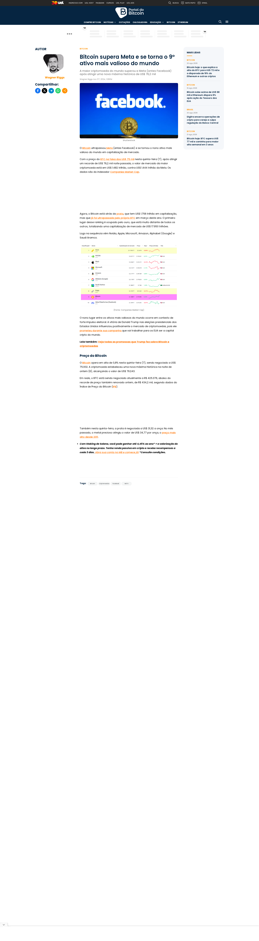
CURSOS (110, 3)
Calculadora (140, 22)
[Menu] (227, 22)
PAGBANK (100, 3)
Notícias (108, 22)
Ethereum (183, 22)
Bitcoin (171, 22)
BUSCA (176, 3)
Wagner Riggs (54, 77)
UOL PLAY (120, 3)
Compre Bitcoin (92, 22)
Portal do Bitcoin (129, 12)
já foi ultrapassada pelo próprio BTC (112, 218)
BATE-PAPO (190, 3)
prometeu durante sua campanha (101, 330)
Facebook (116, 484)
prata (120, 213)
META (126, 484)
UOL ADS (130, 3)
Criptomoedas (104, 484)
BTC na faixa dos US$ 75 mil (117, 159)
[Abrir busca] (220, 22)
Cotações (124, 22)
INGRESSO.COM (76, 3)
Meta (109, 148)
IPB (114, 386)
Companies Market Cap (124, 172)
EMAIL (204, 3)
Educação (155, 22)
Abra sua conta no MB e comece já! (117, 452)
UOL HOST (89, 3)
